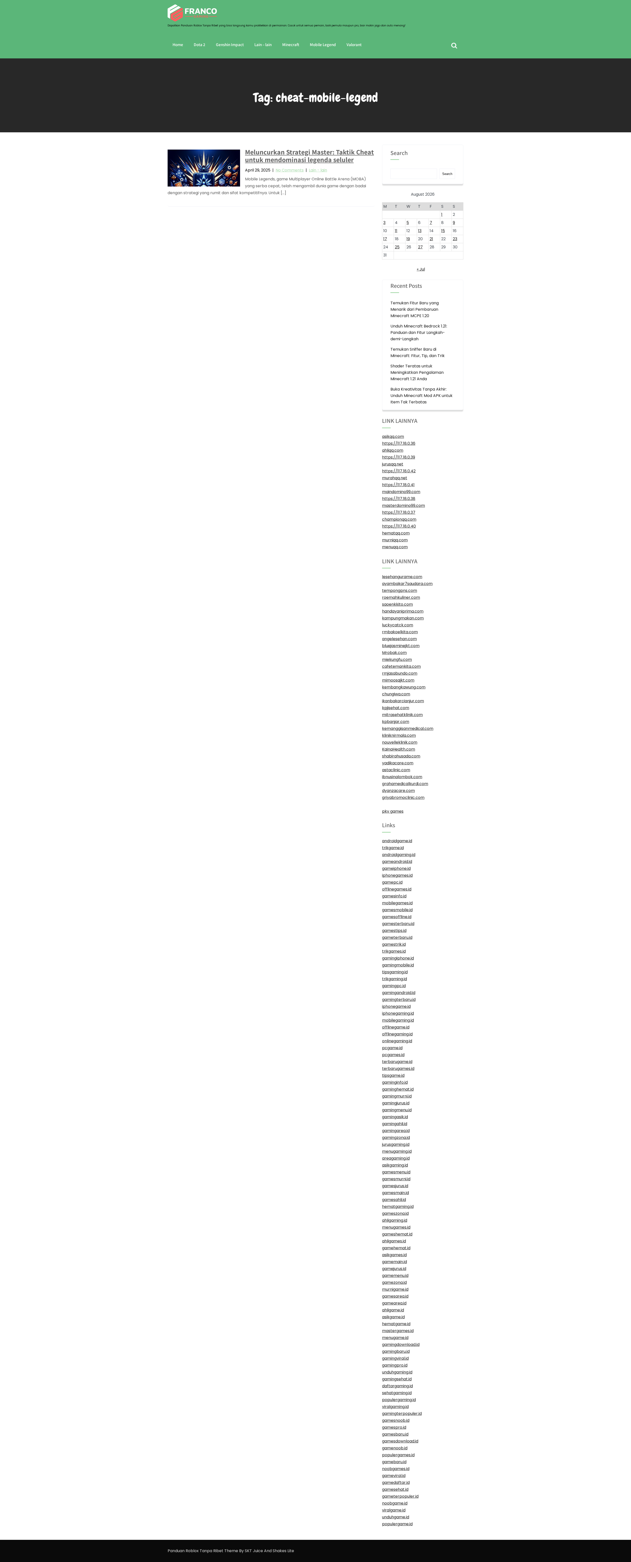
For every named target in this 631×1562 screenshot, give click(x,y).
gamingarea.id (396, 1130)
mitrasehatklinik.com (402, 715)
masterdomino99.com (403, 505)
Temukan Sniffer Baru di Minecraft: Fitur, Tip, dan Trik (417, 352)
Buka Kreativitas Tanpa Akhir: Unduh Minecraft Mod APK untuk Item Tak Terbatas (421, 395)
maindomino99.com (401, 492)
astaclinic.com (396, 770)
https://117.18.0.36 (398, 443)
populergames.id (398, 1455)
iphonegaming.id (398, 1013)
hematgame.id (396, 1324)
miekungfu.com (397, 659)
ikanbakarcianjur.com (403, 701)
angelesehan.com (399, 639)
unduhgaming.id (397, 1372)
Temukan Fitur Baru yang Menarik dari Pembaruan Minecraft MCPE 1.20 (414, 309)
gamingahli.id (394, 1124)
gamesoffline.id (396, 917)
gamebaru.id (394, 1462)
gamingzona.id (396, 1137)
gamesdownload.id (400, 1441)
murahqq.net (394, 478)
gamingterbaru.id (399, 999)
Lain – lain (263, 44)
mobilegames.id (397, 903)
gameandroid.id (397, 861)
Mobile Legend (323, 44)
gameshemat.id (397, 1234)
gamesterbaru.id (398, 924)
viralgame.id (393, 1510)
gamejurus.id (394, 1268)
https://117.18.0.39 (398, 457)
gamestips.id (394, 930)
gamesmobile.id (397, 910)
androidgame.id (397, 841)
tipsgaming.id (395, 972)
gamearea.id (394, 1303)
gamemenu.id (395, 1275)
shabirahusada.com (401, 756)
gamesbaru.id (395, 1434)
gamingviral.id (395, 1358)
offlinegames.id (396, 889)
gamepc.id (392, 882)
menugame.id (395, 1337)
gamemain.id (394, 1262)
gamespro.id (394, 1427)
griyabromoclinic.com (403, 797)
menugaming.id (397, 1151)
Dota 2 (199, 44)
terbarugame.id (397, 1061)
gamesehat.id (395, 1489)
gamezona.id (394, 1282)
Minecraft (290, 44)
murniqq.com (395, 540)
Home (178, 44)
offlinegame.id (395, 1027)
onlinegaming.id (397, 1041)
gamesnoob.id (395, 1420)
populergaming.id (399, 1400)
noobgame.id (394, 1503)
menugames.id (396, 1227)
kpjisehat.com (395, 708)
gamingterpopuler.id (402, 1413)
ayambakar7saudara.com (407, 583)
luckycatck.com (397, 625)
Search (399, 153)
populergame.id (397, 1524)
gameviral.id (393, 1475)
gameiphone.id (396, 868)
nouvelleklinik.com (399, 742)
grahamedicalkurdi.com (405, 784)
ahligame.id (393, 1310)
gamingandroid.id (398, 993)
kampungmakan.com (403, 618)
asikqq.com (393, 436)
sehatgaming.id (397, 1393)
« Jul (421, 269)
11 (396, 231)
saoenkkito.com (397, 604)
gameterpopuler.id (400, 1496)
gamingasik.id (395, 1117)
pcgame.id (392, 1048)
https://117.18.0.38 (398, 498)
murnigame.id (395, 1289)
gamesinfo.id (394, 896)
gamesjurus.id (395, 1186)
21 (431, 239)
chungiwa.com (396, 694)
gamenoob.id (394, 1448)
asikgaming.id (395, 1165)
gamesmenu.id (396, 1172)
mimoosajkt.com (398, 680)
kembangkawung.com (403, 687)
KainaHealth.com (398, 749)
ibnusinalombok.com (402, 777)
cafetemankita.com (401, 666)
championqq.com (399, 519)
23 (455, 239)
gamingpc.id (394, 986)
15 (443, 231)
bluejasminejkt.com (401, 646)
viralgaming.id (395, 1406)
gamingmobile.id (398, 965)
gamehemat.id (396, 1248)
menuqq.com (395, 547)
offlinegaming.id (397, 1034)
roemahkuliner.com (401, 597)
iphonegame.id (396, 1006)
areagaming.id (396, 1158)
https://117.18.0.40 (399, 526)
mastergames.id (398, 1331)
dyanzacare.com (398, 790)
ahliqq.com (392, 450)
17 (385, 239)
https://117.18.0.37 (398, 512)
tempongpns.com (399, 590)
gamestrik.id (394, 944)
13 (419, 231)
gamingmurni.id (397, 1096)
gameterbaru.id (397, 937)
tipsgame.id (393, 1075)
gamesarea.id (395, 1296)
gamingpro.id (394, 1365)
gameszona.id (395, 1213)
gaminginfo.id (395, 1082)
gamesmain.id (395, 1193)
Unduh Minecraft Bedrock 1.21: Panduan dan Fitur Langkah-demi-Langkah (418, 332)
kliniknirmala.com (399, 735)
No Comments (290, 170)
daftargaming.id (397, 1386)
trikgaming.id (394, 979)
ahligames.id (394, 1241)
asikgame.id (393, 1317)
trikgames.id (394, 951)
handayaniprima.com (402, 611)
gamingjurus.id (395, 1103)
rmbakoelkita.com (400, 632)
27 (420, 247)
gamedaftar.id (396, 1482)
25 (397, 247)
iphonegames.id (397, 875)
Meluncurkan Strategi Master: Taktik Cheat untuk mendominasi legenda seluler (309, 155)
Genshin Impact (230, 44)
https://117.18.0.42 (399, 471)
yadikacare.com (397, 763)
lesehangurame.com (402, 577)
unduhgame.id (395, 1517)
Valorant (354, 44)
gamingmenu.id (397, 1110)
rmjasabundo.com (399, 673)
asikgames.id (394, 1255)
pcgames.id (393, 1055)
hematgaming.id (398, 1206)
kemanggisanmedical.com (407, 728)
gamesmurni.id (396, 1179)
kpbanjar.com (395, 721)
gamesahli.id (394, 1199)
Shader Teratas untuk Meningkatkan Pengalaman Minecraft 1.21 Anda (417, 372)
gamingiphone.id (398, 958)
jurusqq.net (392, 464)
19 (408, 239)
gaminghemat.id (398, 1089)
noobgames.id (395, 1469)
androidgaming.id (398, 855)
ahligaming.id (394, 1220)
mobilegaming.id (398, 1020)
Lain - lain (318, 170)
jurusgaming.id (395, 1144)
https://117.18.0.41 (398, 485)
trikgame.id (393, 848)
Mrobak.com (394, 652)
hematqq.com (396, 533)
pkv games (392, 811)
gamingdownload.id (401, 1344)
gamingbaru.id (396, 1351)
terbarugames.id (398, 1068)
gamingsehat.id (397, 1379)
